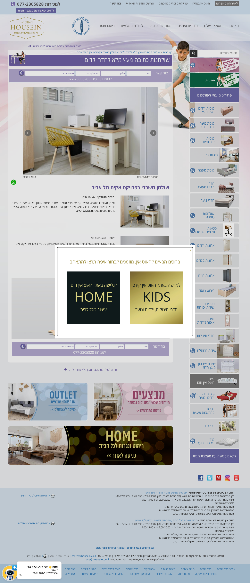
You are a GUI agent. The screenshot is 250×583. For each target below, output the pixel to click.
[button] (10, 573)
